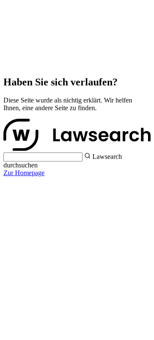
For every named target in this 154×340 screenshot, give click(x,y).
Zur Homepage (23, 172)
